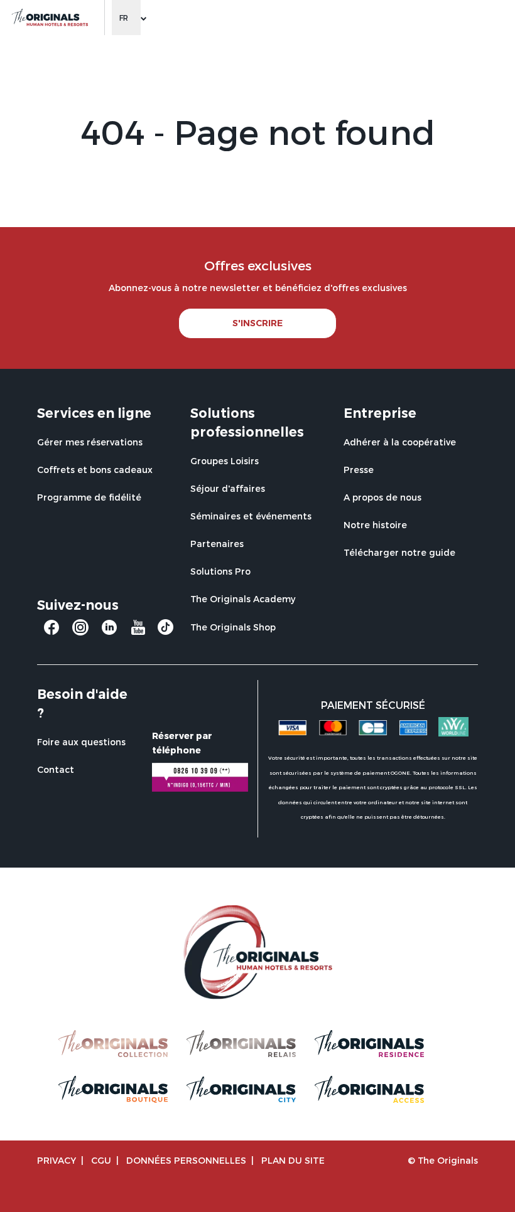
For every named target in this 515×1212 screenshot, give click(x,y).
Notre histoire (375, 524)
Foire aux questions (81, 741)
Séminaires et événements (251, 516)
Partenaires (217, 543)
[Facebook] (51, 632)
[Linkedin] (109, 632)
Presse (359, 469)
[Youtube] (138, 632)
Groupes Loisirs (224, 460)
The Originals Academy (242, 598)
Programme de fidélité (89, 497)
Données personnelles (186, 1160)
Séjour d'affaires (227, 488)
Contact (55, 769)
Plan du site (293, 1160)
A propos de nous (382, 497)
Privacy (56, 1160)
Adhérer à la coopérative (400, 442)
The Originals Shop (233, 627)
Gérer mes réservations (90, 442)
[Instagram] (80, 632)
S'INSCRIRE (257, 323)
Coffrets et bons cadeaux (95, 469)
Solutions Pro (220, 571)
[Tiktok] (165, 630)
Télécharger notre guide (399, 552)
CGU (101, 1160)
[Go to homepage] (49, 17)
